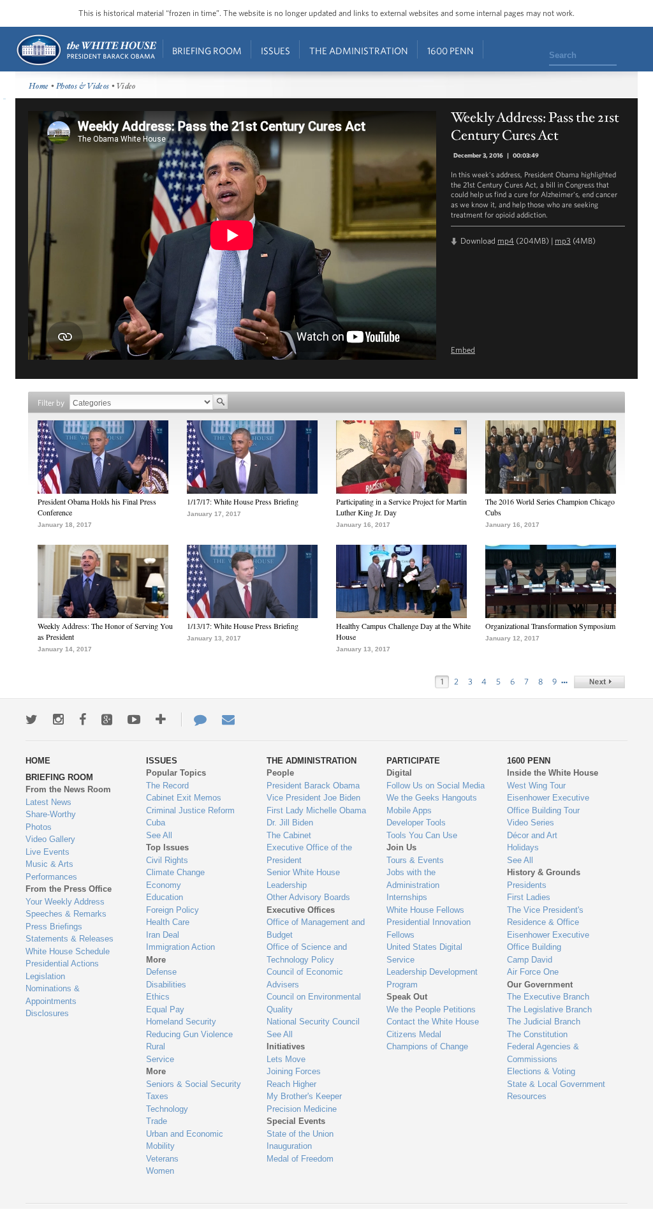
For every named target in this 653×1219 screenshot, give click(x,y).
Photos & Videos (83, 86)
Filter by (51, 403)
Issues (275, 50)
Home (85, 50)
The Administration (358, 50)
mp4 (505, 241)
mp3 (563, 241)
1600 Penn (450, 50)
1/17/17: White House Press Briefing (242, 501)
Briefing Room (207, 50)
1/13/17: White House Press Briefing (242, 626)
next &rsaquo (599, 682)
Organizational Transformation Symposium (550, 626)
